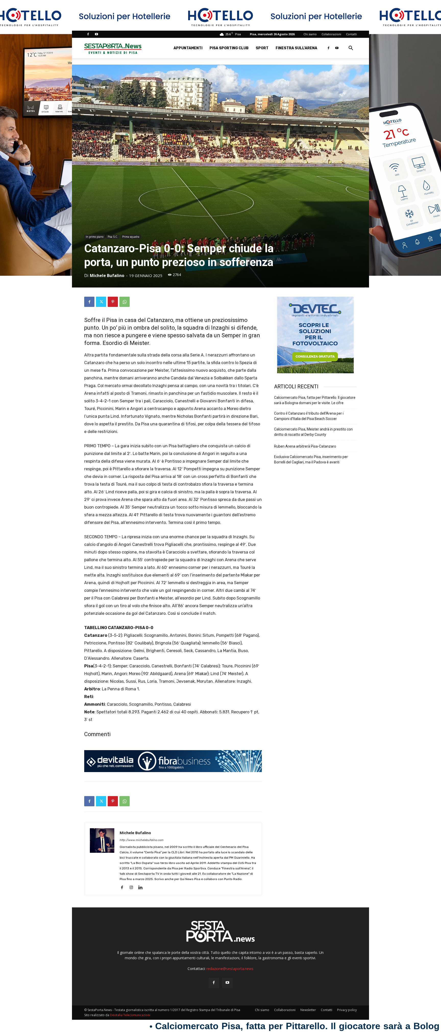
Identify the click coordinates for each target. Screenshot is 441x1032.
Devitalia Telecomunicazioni (130, 1015)
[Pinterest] (113, 302)
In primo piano (94, 236)
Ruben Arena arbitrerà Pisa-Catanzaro (305, 446)
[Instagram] (133, 888)
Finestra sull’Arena (296, 48)
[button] (351, 48)
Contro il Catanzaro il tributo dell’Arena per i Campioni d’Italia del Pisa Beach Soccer (309, 416)
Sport (262, 48)
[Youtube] (96, 34)
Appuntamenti (188, 48)
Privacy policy (347, 1010)
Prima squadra (130, 236)
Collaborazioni (331, 34)
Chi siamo (310, 34)
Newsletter (308, 1010)
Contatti (351, 34)
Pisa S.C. (113, 236)
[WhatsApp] (124, 302)
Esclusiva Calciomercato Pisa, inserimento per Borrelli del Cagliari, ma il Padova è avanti (311, 459)
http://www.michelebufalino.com (142, 840)
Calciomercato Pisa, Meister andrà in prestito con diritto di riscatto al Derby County (313, 432)
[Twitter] (101, 302)
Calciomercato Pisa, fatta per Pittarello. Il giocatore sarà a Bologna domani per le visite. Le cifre (315, 400)
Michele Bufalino (107, 275)
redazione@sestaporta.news (229, 968)
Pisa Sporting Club (229, 48)
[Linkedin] (142, 888)
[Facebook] (88, 34)
